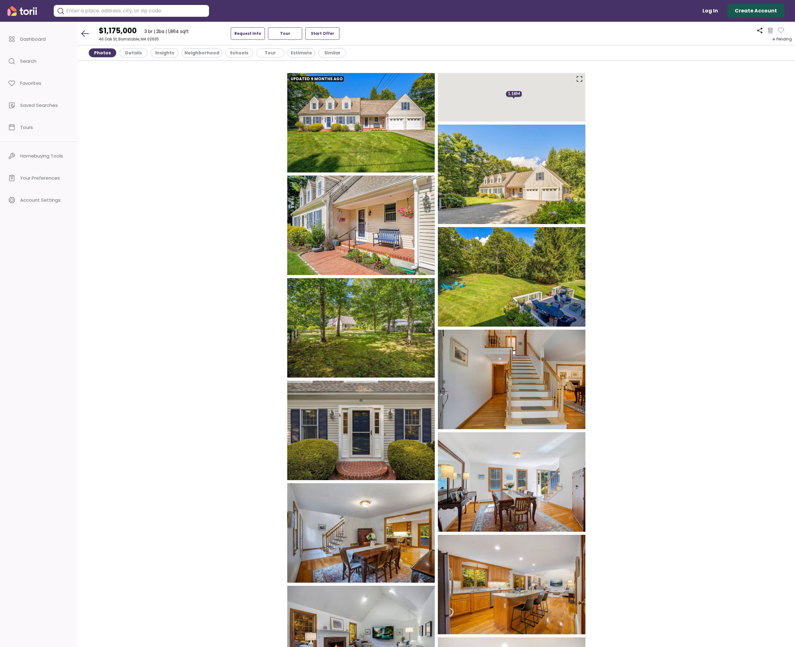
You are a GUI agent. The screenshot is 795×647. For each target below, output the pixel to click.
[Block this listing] (770, 30)
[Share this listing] (760, 30)
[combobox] (136, 11)
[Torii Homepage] (26, 11)
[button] (39, 39)
